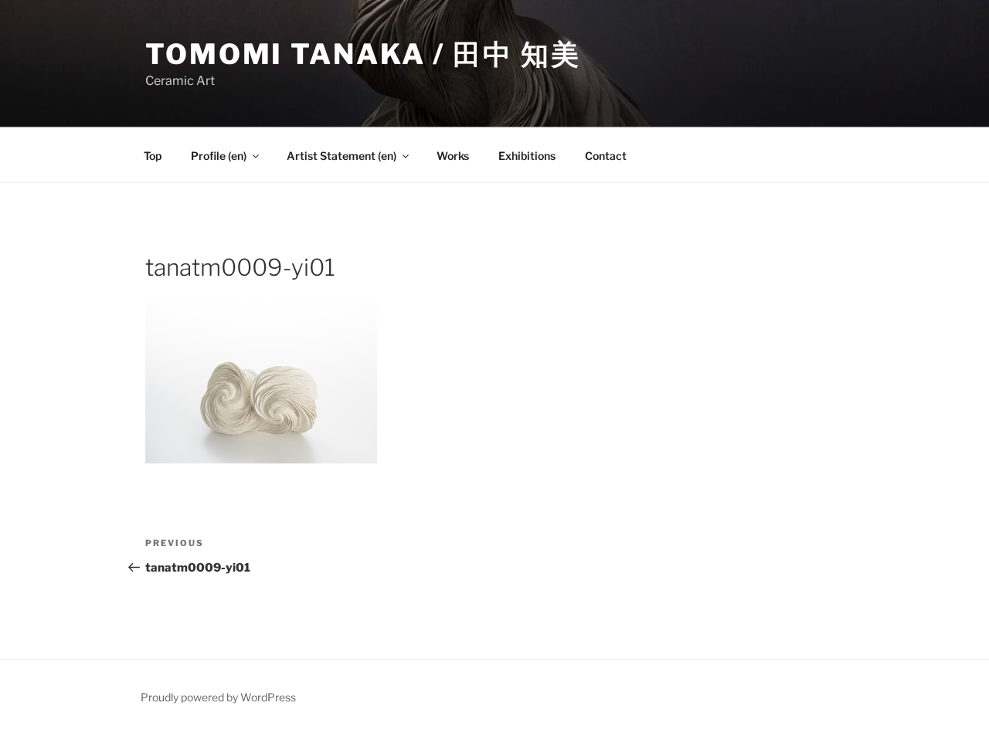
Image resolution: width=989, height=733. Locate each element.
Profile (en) (218, 155)
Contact (606, 155)
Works (453, 155)
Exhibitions (527, 155)
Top (152, 155)
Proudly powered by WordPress (218, 697)
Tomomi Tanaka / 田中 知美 (362, 54)
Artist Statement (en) (341, 155)
